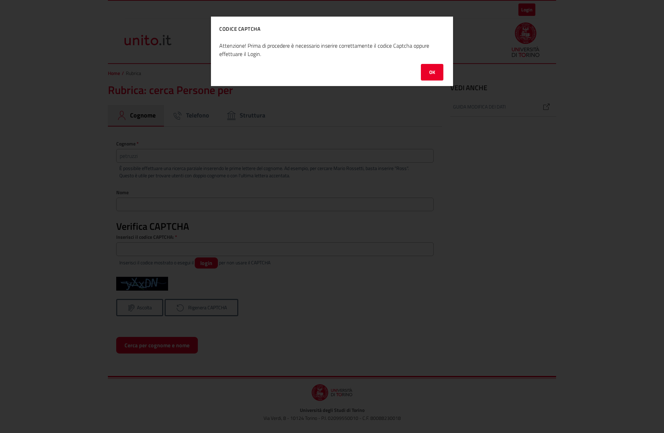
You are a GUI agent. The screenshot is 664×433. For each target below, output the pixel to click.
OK (432, 72)
